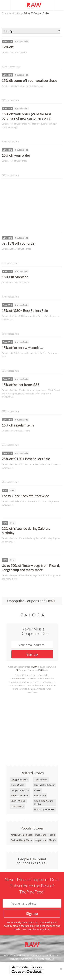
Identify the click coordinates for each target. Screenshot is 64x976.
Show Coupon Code (17, 59)
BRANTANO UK (18, 800)
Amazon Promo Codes (21, 834)
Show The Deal (14, 511)
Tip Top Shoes (17, 785)
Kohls (52, 834)
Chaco (37, 790)
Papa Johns (40, 834)
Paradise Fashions (19, 795)
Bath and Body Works (21, 840)
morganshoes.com (20, 790)
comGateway (17, 806)
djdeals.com (40, 795)
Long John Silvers (19, 779)
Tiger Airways (40, 779)
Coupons (6, 13)
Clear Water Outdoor (44, 785)
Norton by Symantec (44, 809)
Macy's (52, 840)
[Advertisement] (32, 20)
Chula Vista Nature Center (43, 802)
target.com (40, 840)
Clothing (17, 13)
